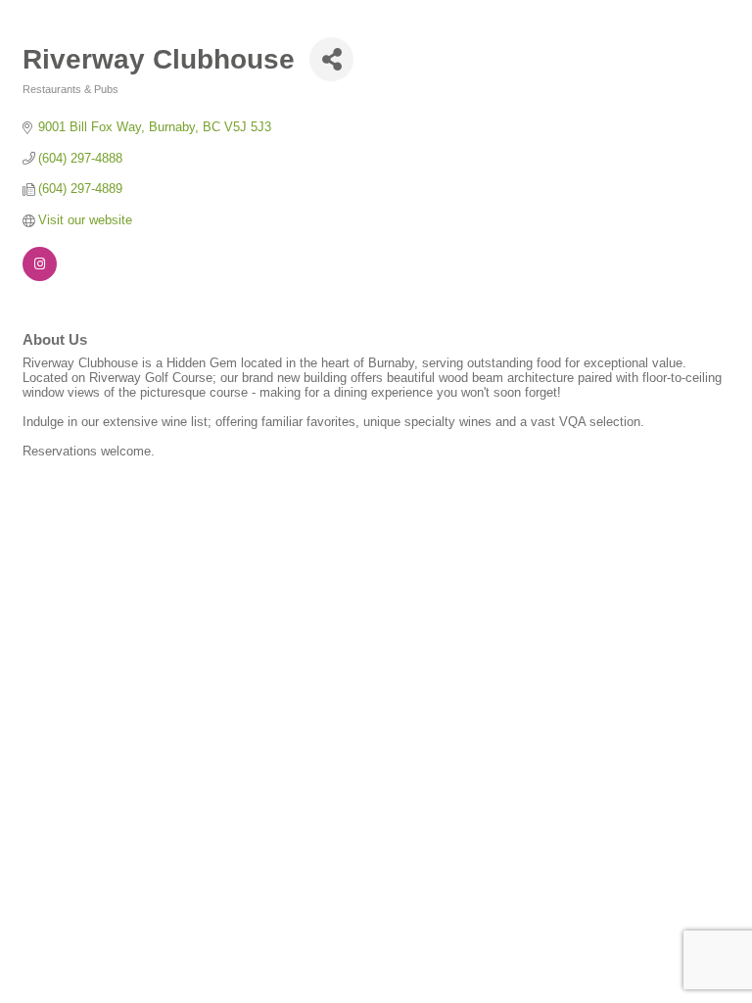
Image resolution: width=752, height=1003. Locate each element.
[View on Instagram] (40, 276)
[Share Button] (331, 59)
